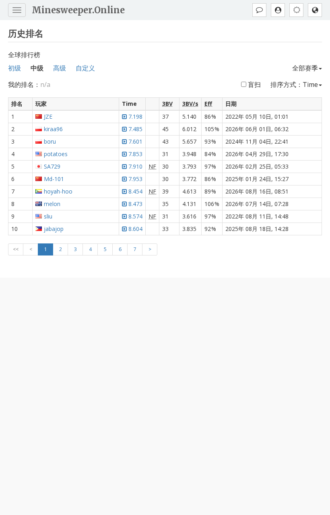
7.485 (135, 129)
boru (50, 141)
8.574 (135, 216)
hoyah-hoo (58, 191)
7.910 (135, 166)
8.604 (135, 229)
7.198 (135, 116)
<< (16, 249)
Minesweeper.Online (78, 10)
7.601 (135, 141)
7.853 (135, 154)
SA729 (52, 166)
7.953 (135, 179)
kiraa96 (53, 129)
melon (52, 204)
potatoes (56, 154)
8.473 (135, 204)
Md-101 (54, 179)
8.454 (135, 191)
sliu (48, 216)
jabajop (54, 229)
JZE (48, 116)
